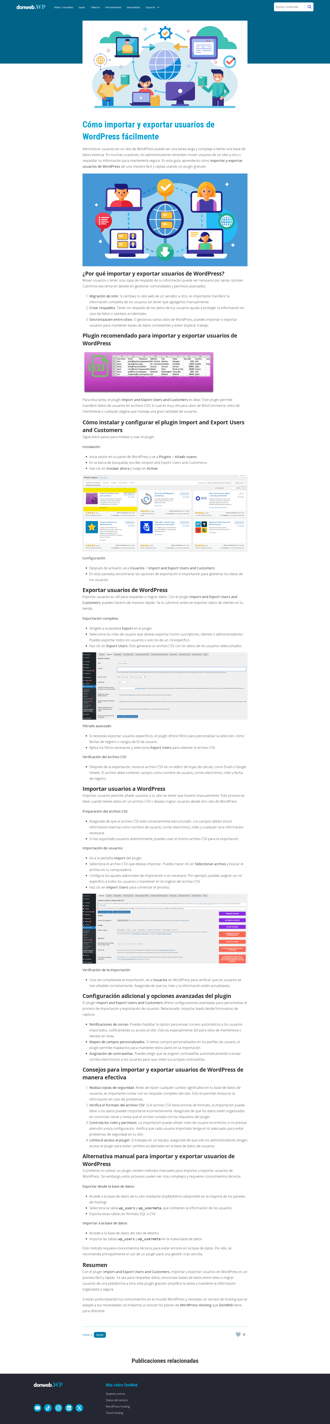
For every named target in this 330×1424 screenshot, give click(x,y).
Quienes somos (115, 1394)
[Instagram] (58, 1408)
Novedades (133, 7)
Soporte (150, 7)
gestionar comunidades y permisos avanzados (170, 286)
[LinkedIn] (69, 1408)
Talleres (95, 7)
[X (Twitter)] (79, 1408)
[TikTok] (48, 1408)
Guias (82, 7)
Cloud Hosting (114, 1413)
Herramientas (113, 7)
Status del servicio (117, 1400)
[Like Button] (238, 1334)
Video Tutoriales (63, 7)
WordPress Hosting (118, 1406)
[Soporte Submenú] (158, 7)
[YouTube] (37, 1408)
